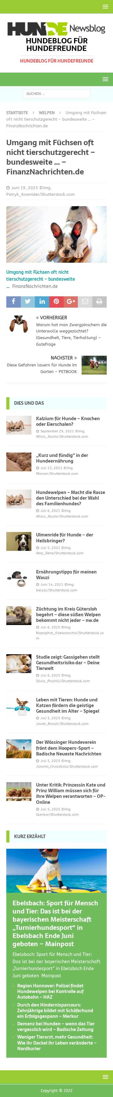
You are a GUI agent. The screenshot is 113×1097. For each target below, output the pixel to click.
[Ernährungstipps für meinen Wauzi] (18, 578)
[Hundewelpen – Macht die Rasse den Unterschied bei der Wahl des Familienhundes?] (18, 499)
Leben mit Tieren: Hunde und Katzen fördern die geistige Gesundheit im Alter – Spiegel (67, 705)
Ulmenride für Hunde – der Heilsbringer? (64, 537)
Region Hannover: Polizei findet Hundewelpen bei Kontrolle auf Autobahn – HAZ (50, 991)
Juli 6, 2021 (50, 511)
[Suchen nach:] (56, 93)
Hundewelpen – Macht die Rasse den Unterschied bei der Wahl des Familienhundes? (70, 498)
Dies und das (29, 403)
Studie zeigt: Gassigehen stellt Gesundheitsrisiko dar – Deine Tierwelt (68, 663)
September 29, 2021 (57, 431)
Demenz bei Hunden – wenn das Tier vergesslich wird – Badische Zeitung (56, 1026)
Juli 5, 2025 (50, 718)
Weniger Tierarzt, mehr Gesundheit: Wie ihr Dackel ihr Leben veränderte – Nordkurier (57, 1043)
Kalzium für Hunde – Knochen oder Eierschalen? (68, 421)
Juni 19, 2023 (24, 187)
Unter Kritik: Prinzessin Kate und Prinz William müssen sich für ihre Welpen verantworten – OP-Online (70, 794)
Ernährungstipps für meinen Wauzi (66, 574)
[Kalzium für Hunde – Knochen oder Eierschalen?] (18, 425)
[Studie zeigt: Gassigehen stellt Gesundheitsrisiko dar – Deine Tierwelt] (18, 663)
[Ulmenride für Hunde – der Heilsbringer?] (18, 541)
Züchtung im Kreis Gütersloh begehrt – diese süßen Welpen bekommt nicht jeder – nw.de (68, 615)
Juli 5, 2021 (50, 548)
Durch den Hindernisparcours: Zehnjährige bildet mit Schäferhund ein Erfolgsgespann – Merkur (55, 1010)
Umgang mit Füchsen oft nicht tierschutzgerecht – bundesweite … (40, 279)
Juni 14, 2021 (51, 585)
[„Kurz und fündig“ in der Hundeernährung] (18, 462)
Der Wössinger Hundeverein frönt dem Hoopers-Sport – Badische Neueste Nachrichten (68, 748)
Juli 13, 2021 (51, 468)
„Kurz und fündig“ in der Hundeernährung (62, 458)
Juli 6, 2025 (50, 627)
